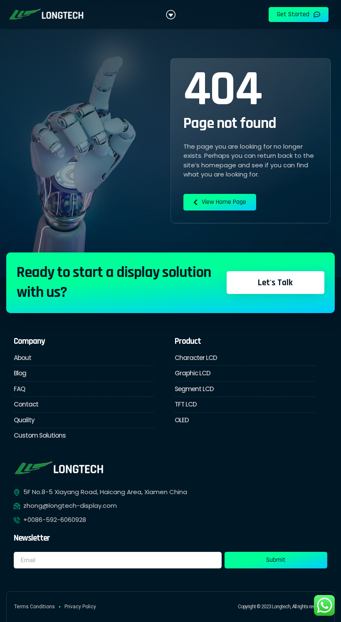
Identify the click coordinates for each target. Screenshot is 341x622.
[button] (170, 14)
